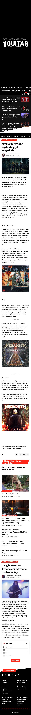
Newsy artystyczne (11, 139)
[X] (5, 675)
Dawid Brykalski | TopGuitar (13, 575)
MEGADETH (17, 195)
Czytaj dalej (15, 660)
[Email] (24, 454)
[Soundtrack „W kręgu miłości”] (15, 483)
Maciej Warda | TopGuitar (13, 154)
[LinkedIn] (15, 675)
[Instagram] (12, 675)
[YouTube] (9, 675)
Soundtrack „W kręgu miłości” (13, 494)
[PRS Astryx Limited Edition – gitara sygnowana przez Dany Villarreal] (25, 108)
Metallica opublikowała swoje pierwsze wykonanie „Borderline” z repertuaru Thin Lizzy (15, 520)
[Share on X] (20, 454)
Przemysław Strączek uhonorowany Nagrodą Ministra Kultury (14, 532)
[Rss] (19, 675)
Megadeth (15, 446)
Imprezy (4, 561)
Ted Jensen (22, 446)
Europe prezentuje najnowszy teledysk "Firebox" (13, 468)
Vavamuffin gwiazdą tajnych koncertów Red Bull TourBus (13, 542)
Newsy (4, 139)
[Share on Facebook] (16, 454)
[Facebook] (3, 675)
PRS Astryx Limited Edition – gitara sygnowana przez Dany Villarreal (10, 108)
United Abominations (14, 448)
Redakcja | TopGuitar (7, 472)
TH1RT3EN (5, 448)
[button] (22, 94)
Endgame (9, 446)
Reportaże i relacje (12, 561)
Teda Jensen (24, 251)
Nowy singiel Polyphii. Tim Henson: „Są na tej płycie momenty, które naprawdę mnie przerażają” (10, 100)
